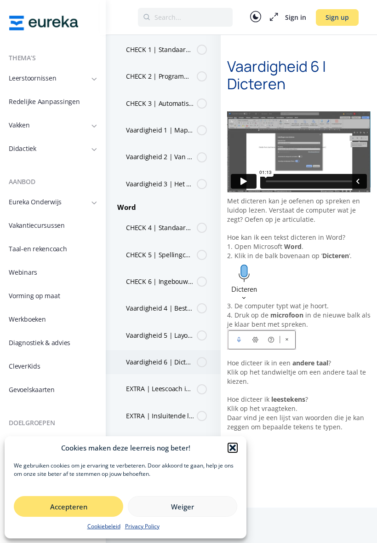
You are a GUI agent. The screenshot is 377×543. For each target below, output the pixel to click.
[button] (232, 447)
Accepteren (68, 506)
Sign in (295, 17)
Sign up (337, 17)
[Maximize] (272, 17)
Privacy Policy (142, 526)
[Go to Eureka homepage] (43, 22)
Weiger (182, 506)
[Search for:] (185, 17)
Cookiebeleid (103, 526)
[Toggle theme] (255, 17)
